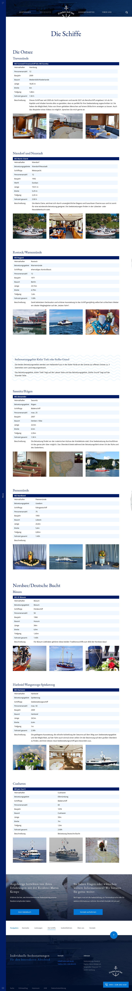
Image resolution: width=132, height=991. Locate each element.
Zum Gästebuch (24, 912)
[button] (15, 126)
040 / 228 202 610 (118, 985)
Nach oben (114, 935)
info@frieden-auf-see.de (3, 988)
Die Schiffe (45, 12)
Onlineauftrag (23, 988)
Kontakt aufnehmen (88, 912)
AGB (45, 988)
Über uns (107, 12)
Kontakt (92, 928)
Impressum (36, 988)
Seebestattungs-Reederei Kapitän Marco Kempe (115, 971)
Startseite (66, 12)
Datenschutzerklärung (58, 988)
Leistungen (25, 12)
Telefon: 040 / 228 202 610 (67, 964)
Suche (126, 12)
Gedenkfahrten (86, 12)
